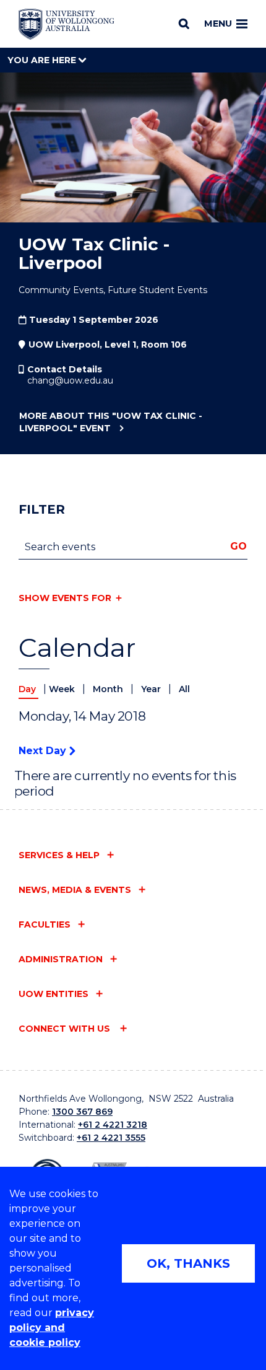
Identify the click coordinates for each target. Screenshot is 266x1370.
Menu (218, 23)
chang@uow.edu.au (70, 380)
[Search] (184, 23)
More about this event (110, 422)
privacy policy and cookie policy (51, 1327)
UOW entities (53, 993)
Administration (61, 959)
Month (109, 689)
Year (152, 689)
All (184, 689)
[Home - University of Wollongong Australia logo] (66, 24)
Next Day (44, 751)
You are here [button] (43, 60)
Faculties (45, 924)
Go (238, 546)
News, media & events (75, 889)
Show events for (65, 598)
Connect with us (66, 1028)
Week (63, 689)
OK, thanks (188, 1263)
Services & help (59, 855)
